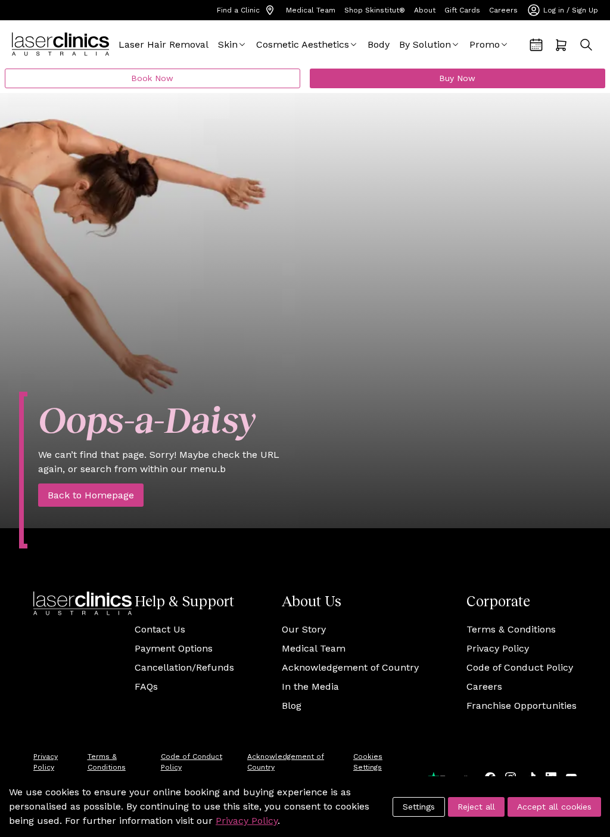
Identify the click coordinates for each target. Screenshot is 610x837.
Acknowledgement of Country (350, 667)
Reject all (476, 806)
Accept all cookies (554, 806)
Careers (503, 10)
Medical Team (310, 10)
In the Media (310, 686)
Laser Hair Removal (163, 44)
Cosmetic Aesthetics (302, 44)
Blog (291, 705)
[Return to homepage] (60, 44)
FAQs (146, 686)
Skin (228, 44)
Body (379, 44)
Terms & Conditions (511, 629)
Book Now (152, 78)
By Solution (425, 44)
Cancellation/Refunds (184, 667)
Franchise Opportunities (521, 705)
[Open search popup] (586, 45)
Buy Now (457, 78)
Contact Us (160, 629)
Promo (484, 44)
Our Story (304, 629)
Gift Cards (462, 10)
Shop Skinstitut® (374, 10)
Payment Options (174, 648)
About (424, 10)
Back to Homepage (91, 495)
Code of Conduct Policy (519, 667)
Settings (419, 806)
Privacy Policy (497, 648)
